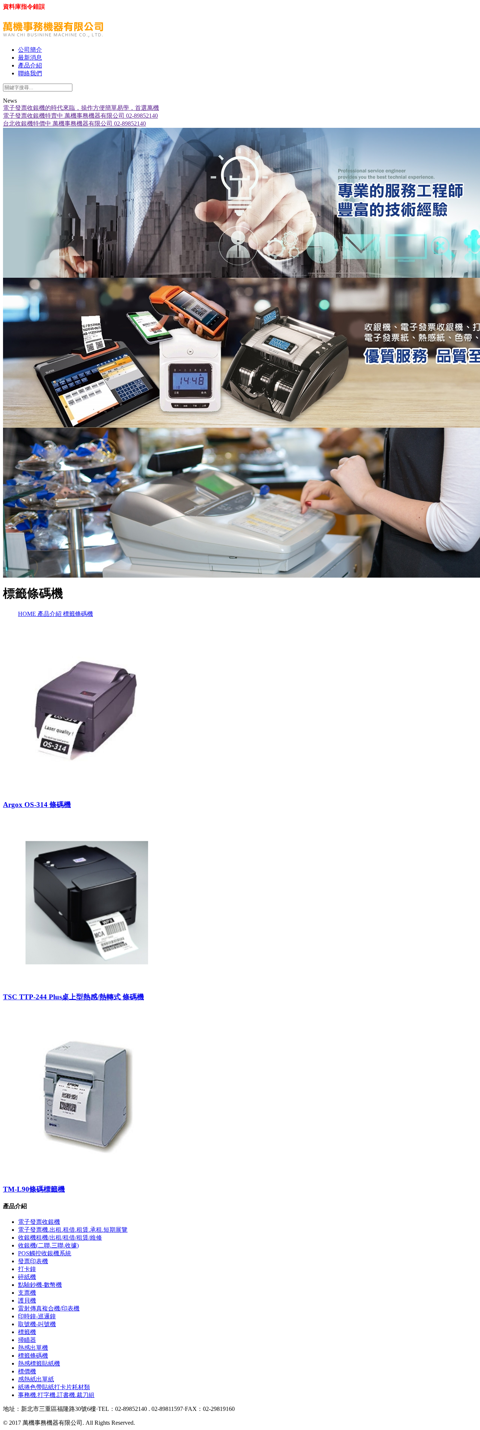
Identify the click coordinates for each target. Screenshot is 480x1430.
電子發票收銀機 (39, 1222)
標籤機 (27, 1332)
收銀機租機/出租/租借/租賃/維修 (60, 1237)
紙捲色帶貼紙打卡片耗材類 (54, 1387)
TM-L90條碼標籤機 (34, 1189)
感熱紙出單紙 (36, 1379)
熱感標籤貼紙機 (39, 1363)
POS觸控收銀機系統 (44, 1253)
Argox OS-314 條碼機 (37, 805)
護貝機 (27, 1300)
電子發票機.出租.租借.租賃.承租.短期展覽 (73, 1229)
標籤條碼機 (78, 614)
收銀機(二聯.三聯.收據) (48, 1245)
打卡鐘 (27, 1269)
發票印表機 (33, 1261)
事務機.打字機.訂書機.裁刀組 (56, 1395)
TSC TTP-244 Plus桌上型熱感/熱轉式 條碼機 (73, 997)
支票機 (27, 1292)
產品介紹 (50, 614)
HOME (28, 614)
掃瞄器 (27, 1340)
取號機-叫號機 (37, 1324)
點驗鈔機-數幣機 (40, 1285)
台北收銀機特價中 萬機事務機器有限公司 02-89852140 (74, 123)
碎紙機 (27, 1277)
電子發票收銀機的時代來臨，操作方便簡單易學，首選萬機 (81, 108)
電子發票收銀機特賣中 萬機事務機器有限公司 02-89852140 (80, 115)
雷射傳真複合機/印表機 (49, 1308)
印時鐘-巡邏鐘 (37, 1316)
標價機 (27, 1371)
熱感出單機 (33, 1348)
